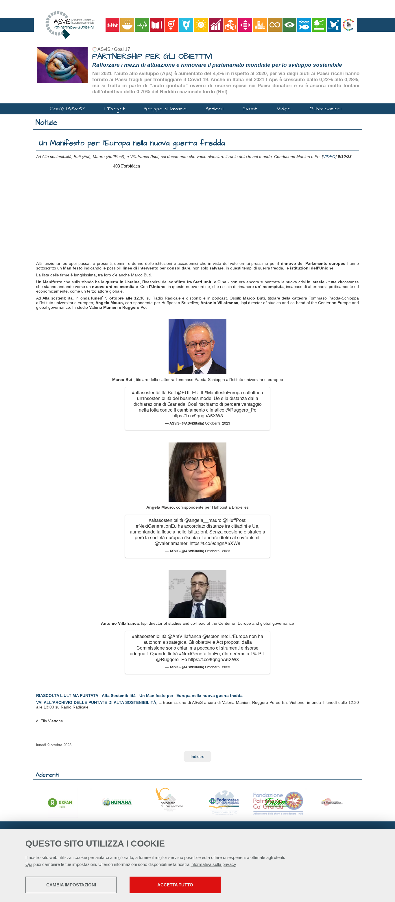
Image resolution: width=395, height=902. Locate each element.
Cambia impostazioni (71, 884)
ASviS (103, 49)
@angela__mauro (203, 520)
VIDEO (329, 156)
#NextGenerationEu (156, 525)
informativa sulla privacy (213, 864)
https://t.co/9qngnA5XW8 (197, 415)
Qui (28, 864)
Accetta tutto (175, 884)
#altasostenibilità (149, 392)
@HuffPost (234, 520)
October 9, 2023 (217, 423)
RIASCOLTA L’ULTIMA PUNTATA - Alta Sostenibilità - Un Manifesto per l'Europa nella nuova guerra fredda (139, 695)
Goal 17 (122, 49)
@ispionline (214, 636)
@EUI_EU (188, 392)
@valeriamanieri (172, 543)
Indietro (197, 756)
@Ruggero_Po (241, 409)
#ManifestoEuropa (223, 392)
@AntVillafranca (184, 636)
